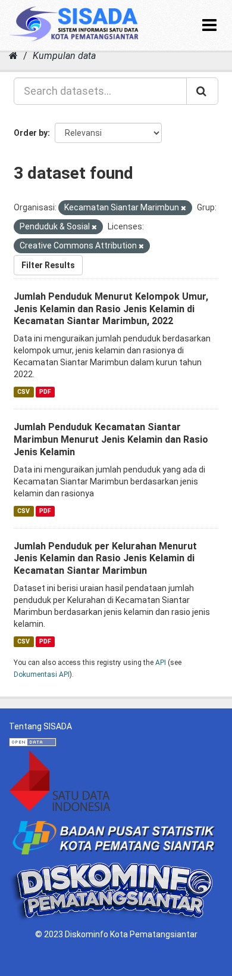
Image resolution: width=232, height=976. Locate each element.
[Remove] (183, 208)
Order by (31, 133)
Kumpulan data (64, 55)
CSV (23, 392)
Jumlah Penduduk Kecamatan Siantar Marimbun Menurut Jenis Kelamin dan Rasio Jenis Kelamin (111, 439)
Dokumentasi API (42, 674)
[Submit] (202, 91)
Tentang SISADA (40, 726)
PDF (45, 392)
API (160, 662)
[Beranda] (13, 55)
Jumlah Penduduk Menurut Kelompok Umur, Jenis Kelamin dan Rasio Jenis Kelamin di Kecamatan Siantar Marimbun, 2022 (111, 309)
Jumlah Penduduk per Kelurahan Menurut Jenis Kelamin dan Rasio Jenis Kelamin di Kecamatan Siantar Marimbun (105, 558)
